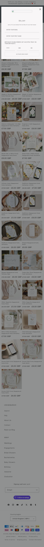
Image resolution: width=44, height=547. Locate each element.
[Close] (40, 9)
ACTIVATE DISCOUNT (22, 54)
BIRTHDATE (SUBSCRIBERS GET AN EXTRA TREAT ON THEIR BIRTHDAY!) (20, 42)
